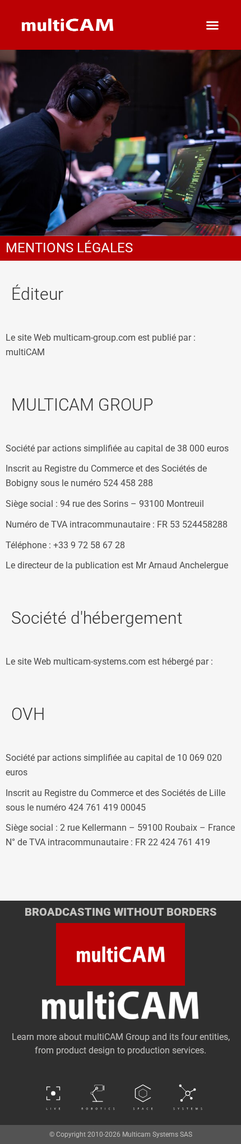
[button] (212, 25)
